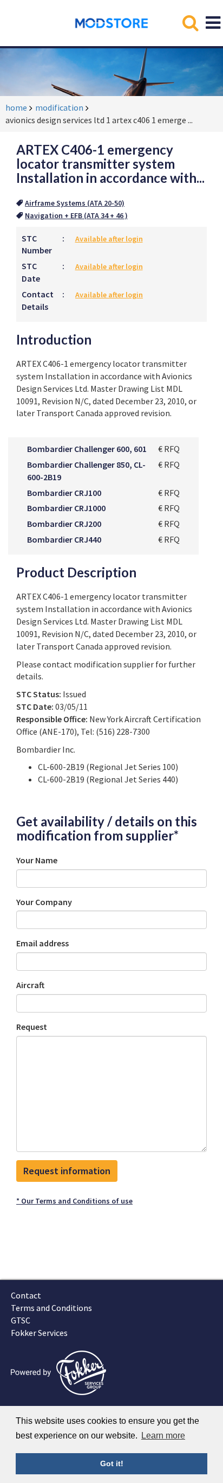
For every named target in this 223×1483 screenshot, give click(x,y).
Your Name (36, 860)
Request (31, 1026)
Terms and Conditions (51, 1307)
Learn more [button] (163, 1435)
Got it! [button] (111, 1463)
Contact (26, 1295)
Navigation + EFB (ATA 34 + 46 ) (76, 215)
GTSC (20, 1320)
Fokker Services (39, 1332)
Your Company (44, 901)
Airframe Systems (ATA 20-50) (74, 203)
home (16, 107)
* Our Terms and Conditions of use (74, 1201)
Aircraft (30, 984)
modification (59, 107)
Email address (42, 943)
